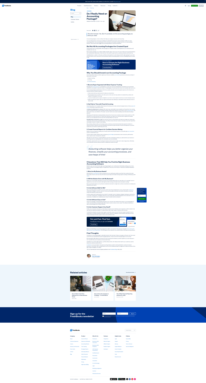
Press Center (72, 349)
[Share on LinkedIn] (94, 30)
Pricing (109, 5)
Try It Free (201, 5)
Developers (106, 349)
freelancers (131, 189)
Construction (94, 358)
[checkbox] (103, 316)
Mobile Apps (83, 359)
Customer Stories (75, 19)
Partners (96, 5)
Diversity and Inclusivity (74, 346)
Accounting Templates (119, 351)
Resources (103, 5)
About (71, 338)
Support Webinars (118, 346)
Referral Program (107, 341)
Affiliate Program (107, 343)
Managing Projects (84, 349)
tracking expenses (95, 86)
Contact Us (115, 5)
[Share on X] (96, 30)
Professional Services (96, 373)
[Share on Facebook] (93, 30)
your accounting (117, 74)
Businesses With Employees (95, 346)
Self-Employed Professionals (95, 350)
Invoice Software (84, 338)
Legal (93, 365)
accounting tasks (96, 173)
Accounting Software (85, 343)
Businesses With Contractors (95, 342)
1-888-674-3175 (88, 379)
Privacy (127, 341)
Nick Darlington (96, 256)
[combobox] (75, 39)
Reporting (89, 11)
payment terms (130, 110)
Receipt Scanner (118, 356)
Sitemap (116, 343)
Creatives (94, 370)
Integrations (106, 338)
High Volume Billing (85, 364)
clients (88, 175)
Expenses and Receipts (85, 341)
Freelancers (94, 338)
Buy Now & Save (194, 5)
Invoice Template (118, 349)
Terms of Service (129, 343)
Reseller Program (107, 346)
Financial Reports (84, 356)
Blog (72, 17)
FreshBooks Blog (113, 249)
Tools (116, 354)
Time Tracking (84, 346)
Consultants (94, 360)
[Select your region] (185, 6)
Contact (71, 351)
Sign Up (132, 313)
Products (79, 5)
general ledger (111, 134)
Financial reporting (91, 81)
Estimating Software (85, 351)
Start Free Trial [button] (141, 198)
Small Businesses (88, 5)
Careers (71, 343)
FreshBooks (89, 244)
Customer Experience (74, 341)
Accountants (94, 355)
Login (189, 5)
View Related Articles (130, 272)
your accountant (131, 131)
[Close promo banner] (205, 1)
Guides (72, 22)
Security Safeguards (129, 346)
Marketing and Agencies (96, 368)
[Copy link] (98, 30)
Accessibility (128, 338)
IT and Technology (95, 363)
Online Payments (84, 354)
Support (116, 341)
